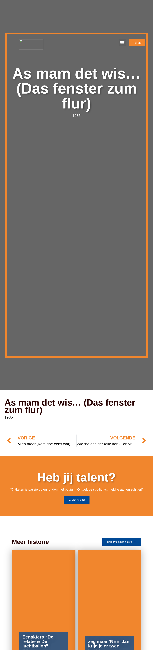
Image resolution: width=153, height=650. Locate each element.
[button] (122, 42)
